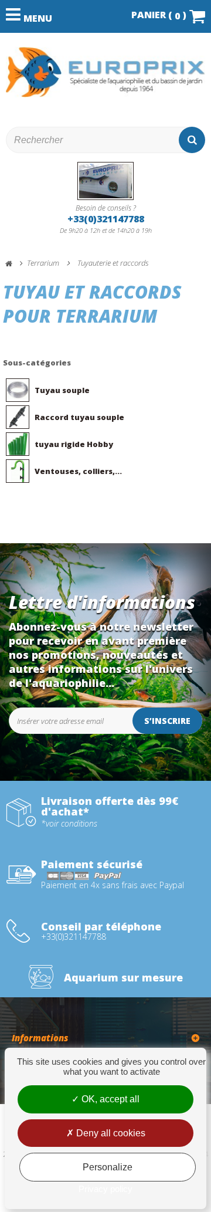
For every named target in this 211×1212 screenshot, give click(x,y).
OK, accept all (109, 1099)
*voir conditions (69, 823)
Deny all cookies (109, 1133)
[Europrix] (105, 72)
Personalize (107, 1167)
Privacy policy (105, 1189)
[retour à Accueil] (14, 263)
